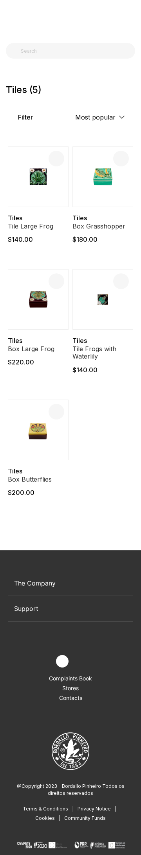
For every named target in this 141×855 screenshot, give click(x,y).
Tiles (15, 218)
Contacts (70, 697)
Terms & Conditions (45, 809)
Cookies (45, 818)
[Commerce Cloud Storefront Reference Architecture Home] (69, 19)
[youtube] (80, 661)
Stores (70, 688)
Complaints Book (70, 678)
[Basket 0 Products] (132, 19)
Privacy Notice (94, 809)
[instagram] (62, 661)
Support (26, 608)
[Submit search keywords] (13, 51)
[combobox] (75, 51)
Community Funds (85, 818)
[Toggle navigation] (10, 18)
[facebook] (44, 661)
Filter (24, 117)
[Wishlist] (56, 158)
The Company (35, 583)
